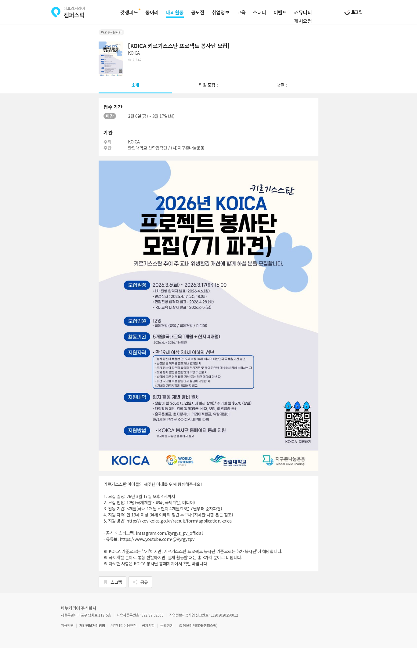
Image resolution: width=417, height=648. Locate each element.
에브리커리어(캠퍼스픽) (68, 12)
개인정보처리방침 (92, 625)
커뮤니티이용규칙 (123, 625)
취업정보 (220, 12)
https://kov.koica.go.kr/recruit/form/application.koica (178, 521)
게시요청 (303, 21)
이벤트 (280, 12)
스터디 (259, 12)
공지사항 (148, 625)
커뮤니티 (303, 12)
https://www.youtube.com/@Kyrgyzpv (157, 539)
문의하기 (166, 625)
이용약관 (67, 625)
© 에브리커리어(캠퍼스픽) (198, 625)
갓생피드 (129, 12)
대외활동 (175, 12)
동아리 (152, 12)
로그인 (356, 12)
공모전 (198, 12)
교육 (241, 12)
